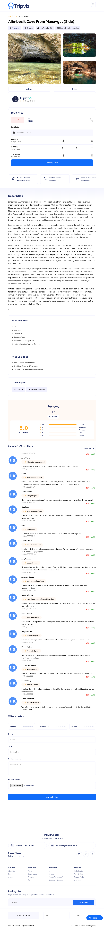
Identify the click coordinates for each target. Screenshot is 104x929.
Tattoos (31, 877)
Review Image (14, 779)
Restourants (32, 874)
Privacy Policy (79, 877)
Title (10, 746)
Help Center (78, 871)
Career (10, 877)
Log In (51, 871)
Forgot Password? (56, 877)
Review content (14, 759)
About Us (11, 871)
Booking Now (52, 163)
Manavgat (16, 28)
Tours (30, 871)
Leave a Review (52, 797)
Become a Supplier (56, 880)
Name (10, 734)
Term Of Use (78, 874)
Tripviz (24, 98)
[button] (89, 448)
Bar (29, 880)
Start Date (15, 127)
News (10, 874)
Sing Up (51, 874)
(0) (88, 454)
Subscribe (84, 902)
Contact (77, 880)
